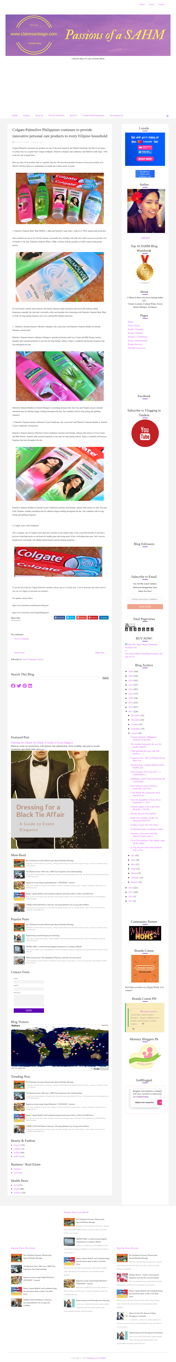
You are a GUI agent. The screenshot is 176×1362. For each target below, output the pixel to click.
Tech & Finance (56, 115)
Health (39, 115)
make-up (17, 1156)
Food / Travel (133, 325)
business (17, 1168)
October (135, 724)
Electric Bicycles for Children (143, 813)
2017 (130, 711)
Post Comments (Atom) (33, 659)
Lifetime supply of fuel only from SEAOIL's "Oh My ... (145, 808)
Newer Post (19, 653)
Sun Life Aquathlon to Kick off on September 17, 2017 (146, 801)
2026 (130, 671)
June (133, 859)
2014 (130, 896)
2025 (130, 675)
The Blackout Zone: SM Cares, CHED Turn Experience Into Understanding (54, 872)
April (133, 868)
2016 (130, 887)
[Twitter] (19, 686)
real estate (18, 1172)
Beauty (73, 115)
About (151, 4)
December (136, 715)
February (135, 877)
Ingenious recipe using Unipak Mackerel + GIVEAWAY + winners (50, 883)
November (136, 719)
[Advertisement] (88, 80)
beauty (17, 1145)
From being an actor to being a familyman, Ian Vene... (144, 787)
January (134, 881)
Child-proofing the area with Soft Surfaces (145, 752)
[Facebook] (13, 686)
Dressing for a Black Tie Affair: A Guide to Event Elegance (42, 742)
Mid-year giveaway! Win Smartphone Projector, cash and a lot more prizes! (53, 958)
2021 (130, 693)
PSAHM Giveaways (137, 347)
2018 (130, 707)
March (134, 873)
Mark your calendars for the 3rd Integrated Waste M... (144, 819)
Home (142, 4)
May (133, 864)
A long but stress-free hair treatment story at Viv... (146, 848)
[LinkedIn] (30, 686)
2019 (130, 702)
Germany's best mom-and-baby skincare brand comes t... (144, 834)
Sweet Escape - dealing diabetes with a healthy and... (147, 766)
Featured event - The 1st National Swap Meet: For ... (148, 759)
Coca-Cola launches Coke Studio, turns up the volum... (148, 841)
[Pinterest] (25, 686)
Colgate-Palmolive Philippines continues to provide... (144, 738)
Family (26, 115)
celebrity (17, 1148)
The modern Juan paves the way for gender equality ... (146, 745)
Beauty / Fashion (135, 332)
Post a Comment (21, 638)
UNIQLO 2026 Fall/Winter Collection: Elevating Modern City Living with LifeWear (57, 905)
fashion (17, 1152)
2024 (130, 680)
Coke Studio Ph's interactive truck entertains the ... (145, 794)
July (133, 855)
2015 (130, 892)
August (134, 733)
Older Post (99, 653)
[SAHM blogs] (145, 269)
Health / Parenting (136, 329)
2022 (130, 689)
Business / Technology (138, 336)
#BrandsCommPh (148, 1011)
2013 (130, 900)
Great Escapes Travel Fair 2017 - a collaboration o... (145, 773)
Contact (161, 4)
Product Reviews (135, 344)
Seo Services (116, 115)
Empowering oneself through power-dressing (42, 935)
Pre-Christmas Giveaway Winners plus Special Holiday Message (50, 860)
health (16, 1188)
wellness (17, 1192)
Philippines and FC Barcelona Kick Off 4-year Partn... (148, 780)
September (136, 728)
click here (145, 237)
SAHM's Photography (94, 115)
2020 (130, 698)
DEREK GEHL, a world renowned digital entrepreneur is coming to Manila (54, 947)
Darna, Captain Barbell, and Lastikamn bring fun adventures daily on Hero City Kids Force (60, 894)
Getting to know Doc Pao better (144, 824)
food (16, 1185)
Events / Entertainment (137, 340)
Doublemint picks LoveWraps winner (147, 829)
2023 (130, 684)
